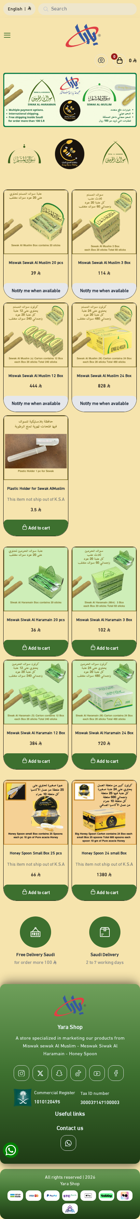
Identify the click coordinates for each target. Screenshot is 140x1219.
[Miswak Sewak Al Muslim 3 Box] (104, 222)
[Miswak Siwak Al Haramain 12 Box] (36, 692)
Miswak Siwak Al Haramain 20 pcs (36, 620)
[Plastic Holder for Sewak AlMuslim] (36, 448)
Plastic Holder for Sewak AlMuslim (36, 488)
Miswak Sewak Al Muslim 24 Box (104, 376)
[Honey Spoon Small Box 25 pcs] (36, 812)
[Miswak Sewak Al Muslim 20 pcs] (36, 222)
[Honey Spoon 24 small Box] (104, 812)
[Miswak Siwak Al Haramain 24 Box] (104, 692)
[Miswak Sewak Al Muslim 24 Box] (104, 335)
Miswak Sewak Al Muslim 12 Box (35, 376)
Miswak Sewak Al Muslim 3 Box (104, 263)
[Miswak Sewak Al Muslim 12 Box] (36, 335)
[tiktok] (78, 1073)
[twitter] (40, 1073)
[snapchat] (59, 1073)
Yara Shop (70, 1184)
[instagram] (21, 1073)
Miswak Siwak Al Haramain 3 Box (104, 620)
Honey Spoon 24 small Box (104, 853)
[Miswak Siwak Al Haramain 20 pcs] (36, 579)
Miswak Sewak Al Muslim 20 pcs (36, 263)
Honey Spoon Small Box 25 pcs (36, 853)
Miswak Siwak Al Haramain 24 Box (104, 733)
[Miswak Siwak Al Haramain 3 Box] (104, 579)
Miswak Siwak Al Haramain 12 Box (36, 733)
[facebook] (116, 1073)
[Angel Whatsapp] (10, 1150)
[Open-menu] (5, 36)
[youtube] (97, 1073)
